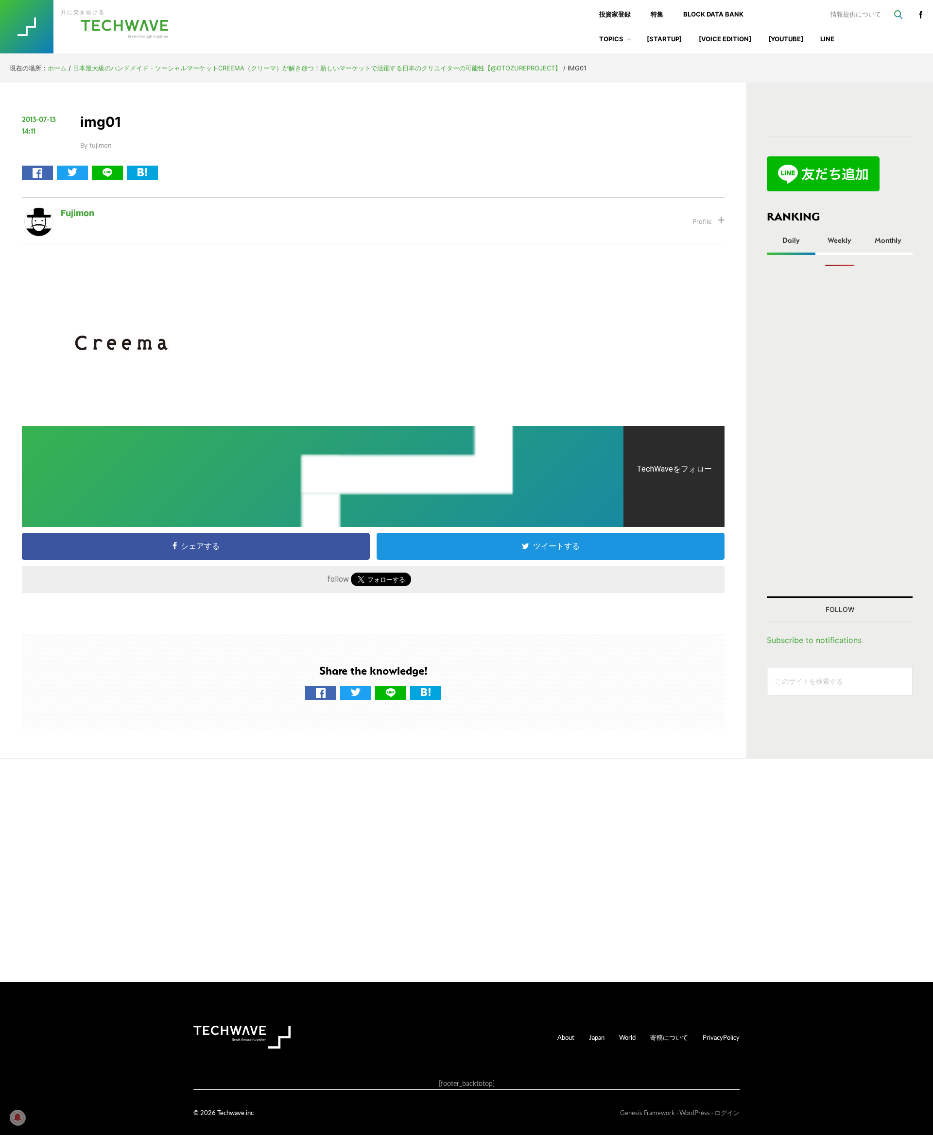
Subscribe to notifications (814, 640)
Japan (597, 1037)
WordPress (694, 1112)
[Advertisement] (840, 431)
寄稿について (669, 1037)
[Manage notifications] (17, 1117)
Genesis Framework (647, 1112)
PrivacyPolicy (721, 1037)
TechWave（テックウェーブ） (93, 26)
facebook (920, 14)
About (565, 1037)
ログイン (727, 1112)
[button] (629, 42)
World (627, 1037)
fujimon (77, 213)
